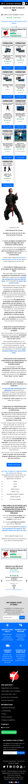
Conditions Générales (8, 708)
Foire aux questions (7, 700)
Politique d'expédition (8, 720)
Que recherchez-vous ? (9, 694)
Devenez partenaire (9, 761)
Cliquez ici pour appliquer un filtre (14, 15)
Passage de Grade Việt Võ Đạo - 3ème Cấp (8, 86)
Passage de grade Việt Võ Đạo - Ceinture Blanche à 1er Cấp (7, 57)
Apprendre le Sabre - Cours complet (7, 175)
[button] (2, 581)
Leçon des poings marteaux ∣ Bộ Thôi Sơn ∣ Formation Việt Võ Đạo (20, 86)
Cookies (3, 714)
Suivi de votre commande (9, 697)
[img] (14, 570)
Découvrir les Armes (14, 465)
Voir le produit (7, 68)
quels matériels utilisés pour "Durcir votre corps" (14, 350)
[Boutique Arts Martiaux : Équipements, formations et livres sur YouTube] (21, 767)
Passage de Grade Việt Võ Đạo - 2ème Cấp (20, 57)
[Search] (23, 3)
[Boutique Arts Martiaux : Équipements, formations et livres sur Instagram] (14, 767)
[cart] (26, 3)
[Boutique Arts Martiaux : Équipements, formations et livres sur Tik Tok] (24, 767)
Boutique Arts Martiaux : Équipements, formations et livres (14, 772)
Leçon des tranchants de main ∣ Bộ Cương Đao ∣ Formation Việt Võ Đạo (7, 116)
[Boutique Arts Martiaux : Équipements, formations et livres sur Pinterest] (11, 767)
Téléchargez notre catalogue (10, 691)
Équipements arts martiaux (10, 688)
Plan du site (20, 761)
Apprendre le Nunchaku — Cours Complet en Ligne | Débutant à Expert (20, 145)
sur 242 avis (13, 572)
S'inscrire (22, 617)
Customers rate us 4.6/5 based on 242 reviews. (14, 22)
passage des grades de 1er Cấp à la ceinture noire (14, 279)
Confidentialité (6, 711)
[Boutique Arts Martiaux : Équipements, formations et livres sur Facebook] (7, 767)
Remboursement (6, 717)
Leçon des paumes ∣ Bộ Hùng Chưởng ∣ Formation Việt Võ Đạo (8, 145)
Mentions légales (13, 763)
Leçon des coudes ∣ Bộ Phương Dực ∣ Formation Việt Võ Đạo (20, 115)
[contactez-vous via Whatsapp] (9, 734)
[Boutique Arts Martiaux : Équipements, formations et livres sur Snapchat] (18, 767)
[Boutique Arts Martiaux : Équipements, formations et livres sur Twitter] (4, 767)
